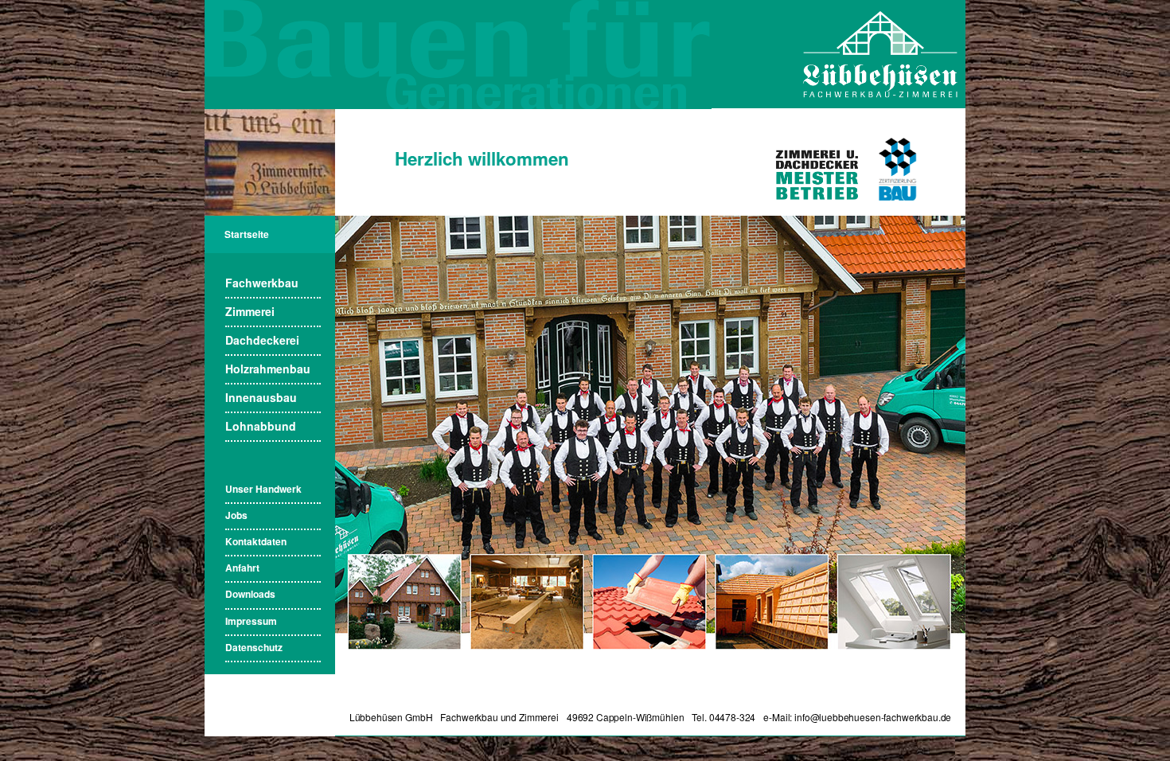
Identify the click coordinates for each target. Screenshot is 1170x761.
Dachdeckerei (262, 340)
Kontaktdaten (256, 541)
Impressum (251, 621)
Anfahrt (242, 567)
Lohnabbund (260, 426)
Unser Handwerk (263, 489)
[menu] (273, 356)
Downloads (250, 594)
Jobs (236, 515)
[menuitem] (273, 284)
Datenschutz (254, 647)
